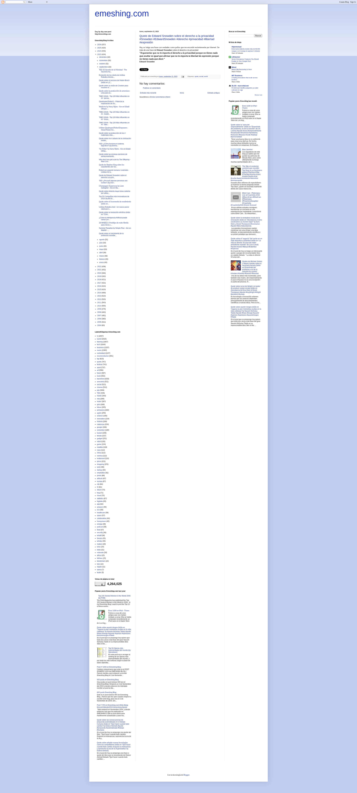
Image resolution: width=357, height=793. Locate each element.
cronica (99, 456)
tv (97, 336)
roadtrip (100, 447)
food (98, 530)
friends (99, 538)
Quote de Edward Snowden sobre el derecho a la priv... (112, 176)
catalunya (100, 424)
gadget (99, 439)
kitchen (99, 558)
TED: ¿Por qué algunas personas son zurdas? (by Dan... (113, 182)
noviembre (103, 60)
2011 (99, 302)
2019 (99, 276)
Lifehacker (236, 57)
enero (101, 262)
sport (99, 367)
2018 (99, 280)
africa (99, 555)
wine (99, 547)
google (99, 427)
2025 (99, 48)
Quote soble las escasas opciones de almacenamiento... (113, 155)
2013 (99, 296)
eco (98, 510)
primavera (101, 410)
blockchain (101, 561)
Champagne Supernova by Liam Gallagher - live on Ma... (111, 187)
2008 (99, 312)
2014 (99, 293)
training (100, 342)
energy (99, 524)
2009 (99, 309)
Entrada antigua (214, 93)
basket (99, 433)
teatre (99, 573)
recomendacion (103, 356)
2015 (99, 289)
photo (99, 476)
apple (99, 413)
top (98, 359)
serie (99, 467)
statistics (100, 498)
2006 (99, 319)
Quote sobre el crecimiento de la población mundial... (111, 234)
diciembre (103, 57)
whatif (99, 535)
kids (98, 564)
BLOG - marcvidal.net (240, 86)
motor (99, 402)
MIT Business (237, 76)
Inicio (182, 93)
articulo (99, 478)
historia (99, 421)
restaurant (101, 459)
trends (99, 436)
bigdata (100, 501)
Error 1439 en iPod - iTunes (118, 611)
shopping (100, 464)
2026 (99, 45)
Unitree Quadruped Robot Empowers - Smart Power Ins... (113, 129)
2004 (99, 325)
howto (99, 396)
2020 (99, 273)
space (99, 516)
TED (98, 393)
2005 (99, 322)
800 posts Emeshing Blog (106, 692)
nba (98, 399)
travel (99, 373)
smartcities (101, 473)
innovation (101, 419)
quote (196, 76)
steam (99, 490)
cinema (99, 387)
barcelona (101, 379)
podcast (100, 527)
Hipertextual (236, 47)
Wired (234, 67)
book (99, 376)
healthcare (101, 513)
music (99, 350)
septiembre (103, 67)
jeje (98, 390)
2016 (99, 286)
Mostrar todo (258, 95)
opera (99, 570)
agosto (102, 240)
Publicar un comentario (152, 88)
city (98, 484)
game (99, 444)
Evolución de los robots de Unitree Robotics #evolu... (112, 76)
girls (98, 404)
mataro (99, 544)
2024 (99, 51)
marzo (101, 256)
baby (99, 550)
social (201, 76)
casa (99, 450)
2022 (99, 267)
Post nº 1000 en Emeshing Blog (109, 667)
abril (101, 253)
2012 (99, 299)
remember (101, 430)
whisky (99, 541)
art (98, 370)
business (100, 347)
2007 (99, 316)
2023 (99, 54)
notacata (100, 553)
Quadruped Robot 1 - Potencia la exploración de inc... (111, 102)
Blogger (186, 775)
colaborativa (101, 518)
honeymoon (101, 521)
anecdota (100, 382)
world (206, 76)
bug (98, 493)
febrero (102, 259)
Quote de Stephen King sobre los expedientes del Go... (111, 166)
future (99, 407)
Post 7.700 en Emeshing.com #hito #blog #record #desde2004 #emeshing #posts (112, 706)
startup (99, 470)
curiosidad (101, 353)
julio (101, 243)
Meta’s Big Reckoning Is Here (242, 69)
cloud (99, 496)
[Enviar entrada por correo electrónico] (182, 76)
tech (98, 345)
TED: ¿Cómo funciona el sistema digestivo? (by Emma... (111, 145)
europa (99, 481)
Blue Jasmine (247, 149)
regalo (99, 567)
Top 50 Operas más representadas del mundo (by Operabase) (119, 650)
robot (99, 441)
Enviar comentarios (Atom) (160, 97)
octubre (102, 64)
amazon (100, 507)
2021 (99, 270)
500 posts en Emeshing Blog (108, 680)
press (99, 461)
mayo (101, 249)
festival (99, 364)
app (98, 504)
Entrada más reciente (148, 93)
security (100, 533)
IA (97, 487)
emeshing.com (122, 13)
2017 (99, 283)
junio (101, 246)
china (99, 453)
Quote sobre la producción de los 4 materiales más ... (112, 134)
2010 (99, 306)
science (100, 416)
